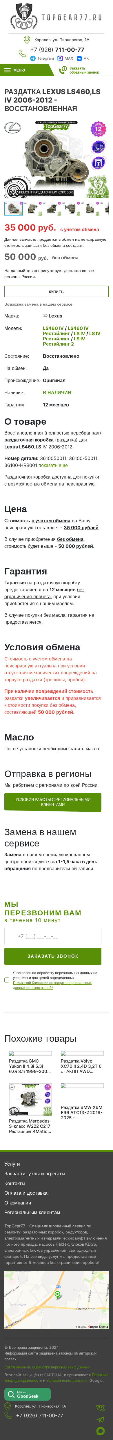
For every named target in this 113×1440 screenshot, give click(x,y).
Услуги (12, 1164)
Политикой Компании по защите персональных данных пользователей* (52, 985)
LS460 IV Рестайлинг (66, 330)
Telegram (45, 58)
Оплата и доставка (25, 1193)
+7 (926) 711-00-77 (39, 1416)
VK (86, 58)
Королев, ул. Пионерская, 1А (40, 1406)
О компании (17, 1203)
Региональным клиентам (32, 1212)
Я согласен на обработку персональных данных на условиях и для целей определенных (55, 980)
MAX (69, 58)
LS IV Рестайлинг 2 (64, 341)
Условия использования (67, 1380)
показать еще (53, 465)
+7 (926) (57, 50)
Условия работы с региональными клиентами (53, 802)
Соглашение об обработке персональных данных (47, 1367)
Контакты (14, 1183)
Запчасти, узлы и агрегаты (34, 1173)
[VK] (100, 1408)
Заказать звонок (53, 956)
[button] (103, 159)
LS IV (79, 333)
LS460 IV (54, 328)
